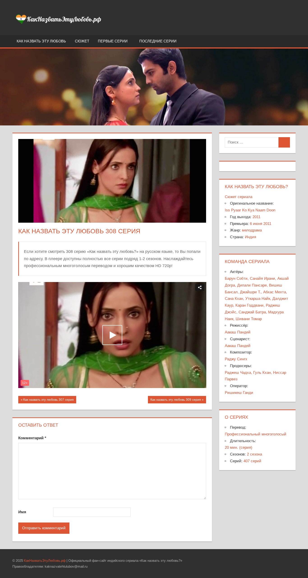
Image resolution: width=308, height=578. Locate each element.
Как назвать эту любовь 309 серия (175, 400)
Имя (22, 512)
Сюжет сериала (238, 197)
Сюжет (82, 41)
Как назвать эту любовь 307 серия (48, 400)
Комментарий (32, 438)
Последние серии (158, 41)
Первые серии (113, 41)
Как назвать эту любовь (41, 41)
